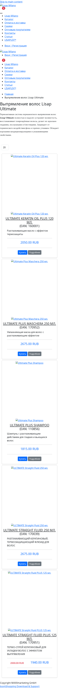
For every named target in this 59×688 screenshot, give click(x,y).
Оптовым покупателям (17, 29)
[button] (2, 9)
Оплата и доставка (15, 22)
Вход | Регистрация (16, 45)
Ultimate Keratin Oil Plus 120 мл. (29, 220)
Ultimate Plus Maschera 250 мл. (29, 323)
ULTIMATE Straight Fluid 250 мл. (29, 530)
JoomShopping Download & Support (20, 686)
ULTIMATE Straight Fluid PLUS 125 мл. (30, 637)
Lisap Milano (11, 15)
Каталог (9, 19)
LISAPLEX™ (10, 40)
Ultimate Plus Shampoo (29, 425)
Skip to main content (11, 1)
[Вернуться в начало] (8, 5)
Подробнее (34, 252)
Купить (22, 252)
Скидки (8, 26)
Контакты (10, 33)
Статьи (8, 36)
